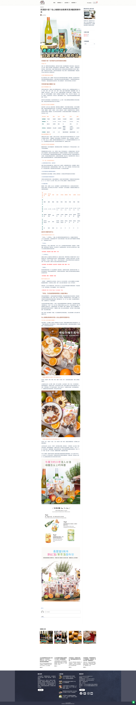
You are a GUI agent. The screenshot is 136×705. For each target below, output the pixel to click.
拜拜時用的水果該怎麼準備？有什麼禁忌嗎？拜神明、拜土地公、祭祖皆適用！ (70, 692)
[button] (133, 702)
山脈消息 (66, 2)
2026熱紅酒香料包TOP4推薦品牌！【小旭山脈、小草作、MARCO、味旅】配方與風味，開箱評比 (70, 687)
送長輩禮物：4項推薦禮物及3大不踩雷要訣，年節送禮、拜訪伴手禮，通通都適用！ (89, 659)
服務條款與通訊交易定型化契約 (69, 703)
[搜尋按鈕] (94, 44)
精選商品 (59, 2)
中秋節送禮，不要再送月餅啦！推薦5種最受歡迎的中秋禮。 (75, 659)
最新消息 (85, 35)
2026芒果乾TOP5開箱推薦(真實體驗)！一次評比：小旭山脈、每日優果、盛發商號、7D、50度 (70, 696)
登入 (43, 608)
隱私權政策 (63, 703)
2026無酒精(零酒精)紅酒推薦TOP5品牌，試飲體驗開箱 (60, 658)
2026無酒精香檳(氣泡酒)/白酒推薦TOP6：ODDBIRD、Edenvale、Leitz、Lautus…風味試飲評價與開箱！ (46, 659)
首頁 (54, 2)
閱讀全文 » (41, 667)
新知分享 (42, 7)
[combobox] (88, 44)
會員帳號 (73, 2)
